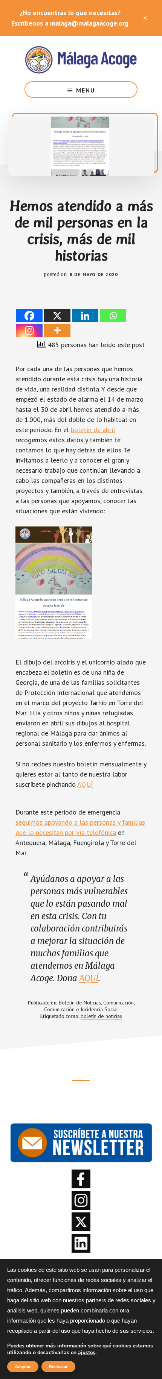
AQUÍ (85, 784)
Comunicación (118, 1002)
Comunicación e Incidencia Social (81, 1009)
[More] (57, 330)
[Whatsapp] (113, 315)
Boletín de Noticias (80, 1002)
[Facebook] (29, 315)
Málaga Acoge (81, 59)
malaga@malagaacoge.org (89, 23)
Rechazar (58, 1367)
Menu (85, 90)
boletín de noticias (101, 1016)
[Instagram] (29, 330)
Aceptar (23, 1367)
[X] (57, 315)
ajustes (86, 1352)
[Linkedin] (85, 315)
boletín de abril (93, 429)
